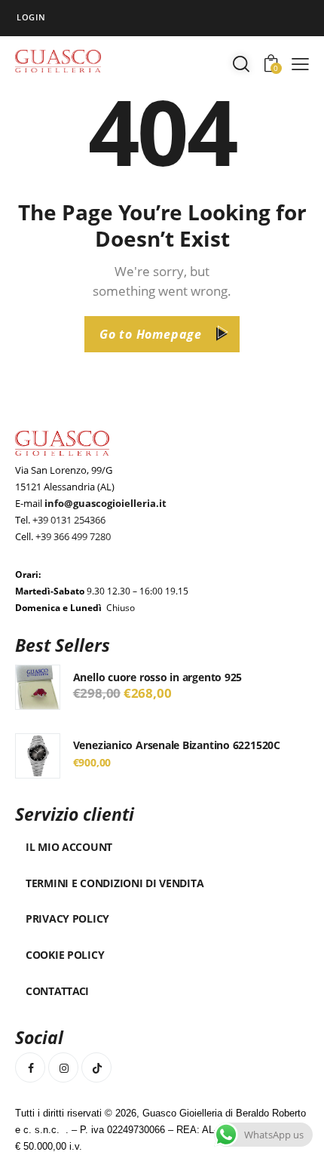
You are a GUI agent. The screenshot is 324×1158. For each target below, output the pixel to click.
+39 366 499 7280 (73, 536)
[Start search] (241, 63)
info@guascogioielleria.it (105, 503)
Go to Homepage (150, 334)
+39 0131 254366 (68, 520)
